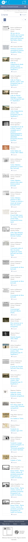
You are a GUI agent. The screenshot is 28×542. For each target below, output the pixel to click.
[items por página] (22, 19)
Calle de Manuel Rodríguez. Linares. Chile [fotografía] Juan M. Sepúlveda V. (17, 98)
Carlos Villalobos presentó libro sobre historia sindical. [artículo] (16, 183)
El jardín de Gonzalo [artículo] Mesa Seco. (16, 367)
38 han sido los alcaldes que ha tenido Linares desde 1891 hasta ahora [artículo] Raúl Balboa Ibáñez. (17, 36)
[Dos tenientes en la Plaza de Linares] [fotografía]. (16, 324)
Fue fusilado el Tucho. (17, 418)
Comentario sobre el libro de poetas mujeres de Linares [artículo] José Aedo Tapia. (16, 251)
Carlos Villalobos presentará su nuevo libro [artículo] (16, 166)
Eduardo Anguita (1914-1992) (15, 338)
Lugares (21, 12)
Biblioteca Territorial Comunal (16, 521)
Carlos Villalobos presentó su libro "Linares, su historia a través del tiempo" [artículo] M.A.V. (16, 201)
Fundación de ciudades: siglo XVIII (16, 430)
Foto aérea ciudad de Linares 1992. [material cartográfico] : (17, 406)
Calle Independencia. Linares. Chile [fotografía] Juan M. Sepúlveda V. (16, 113)
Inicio (5, 10)
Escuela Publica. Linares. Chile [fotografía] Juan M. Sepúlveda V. (16, 381)
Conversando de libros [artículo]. (17, 268)
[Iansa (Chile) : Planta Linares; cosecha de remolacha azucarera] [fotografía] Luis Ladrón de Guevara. (17, 474)
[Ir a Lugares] (24, 2)
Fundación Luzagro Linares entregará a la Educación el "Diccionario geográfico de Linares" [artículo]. (17, 446)
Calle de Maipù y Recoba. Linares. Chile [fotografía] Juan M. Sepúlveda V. (17, 82)
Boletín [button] (15, 524)
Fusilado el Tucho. (15, 460)
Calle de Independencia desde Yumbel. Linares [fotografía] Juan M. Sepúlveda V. (16, 66)
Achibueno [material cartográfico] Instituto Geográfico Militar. (17, 50)
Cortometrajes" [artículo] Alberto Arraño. (15, 310)
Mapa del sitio (6, 524)
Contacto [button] (23, 524)
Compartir (24, 14)
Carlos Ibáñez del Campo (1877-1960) (16, 151)
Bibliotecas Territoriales (12, 10)
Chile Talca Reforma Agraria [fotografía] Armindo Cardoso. (16, 234)
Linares (25, 12)
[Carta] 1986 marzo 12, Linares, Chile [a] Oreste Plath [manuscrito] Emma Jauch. (16, 218)
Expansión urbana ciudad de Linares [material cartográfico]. (17, 394)
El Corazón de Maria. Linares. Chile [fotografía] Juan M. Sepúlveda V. (16, 351)
